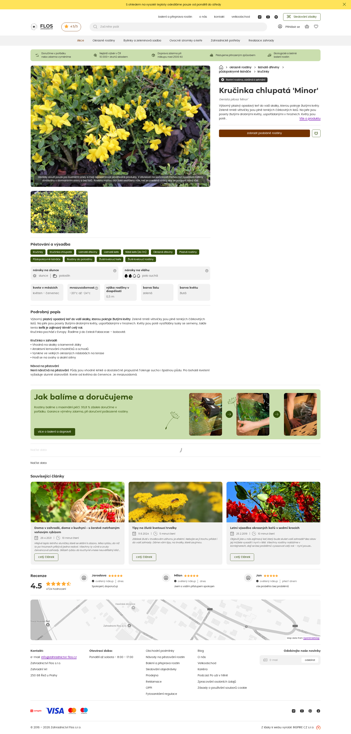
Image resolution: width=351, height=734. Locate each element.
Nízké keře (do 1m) (135, 252)
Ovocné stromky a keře (186, 40)
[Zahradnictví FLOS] (41, 26)
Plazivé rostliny (188, 252)
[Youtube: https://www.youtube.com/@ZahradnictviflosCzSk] (268, 17)
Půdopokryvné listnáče (46, 259)
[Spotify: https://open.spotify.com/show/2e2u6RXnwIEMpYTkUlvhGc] (276, 17)
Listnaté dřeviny (88, 252)
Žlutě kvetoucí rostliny (141, 259)
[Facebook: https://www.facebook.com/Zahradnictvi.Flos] (318, 711)
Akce (80, 40)
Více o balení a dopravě (54, 431)
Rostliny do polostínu (79, 259)
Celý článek (46, 557)
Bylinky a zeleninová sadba (142, 40)
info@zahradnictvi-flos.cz (59, 657)
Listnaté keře (111, 252)
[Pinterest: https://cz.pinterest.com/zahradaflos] (310, 711)
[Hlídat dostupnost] (316, 133)
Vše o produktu (310, 118)
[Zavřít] (344, 4)
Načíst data (106, 450)
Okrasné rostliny (104, 40)
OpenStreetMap (311, 638)
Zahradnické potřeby (225, 40)
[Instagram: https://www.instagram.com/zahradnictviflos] (260, 17)
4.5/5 (74, 26)
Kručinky (38, 252)
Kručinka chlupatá (61, 252)
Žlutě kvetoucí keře (110, 259)
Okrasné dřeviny (163, 252)
